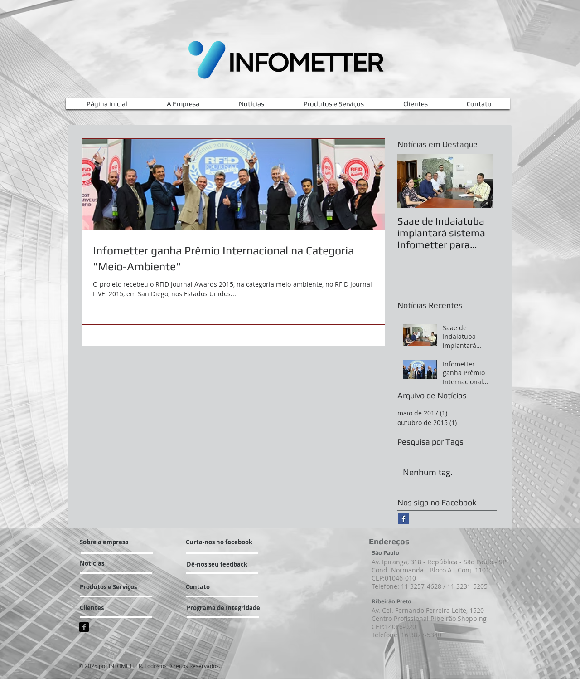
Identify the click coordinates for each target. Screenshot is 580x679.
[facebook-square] (84, 627)
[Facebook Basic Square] (403, 518)
